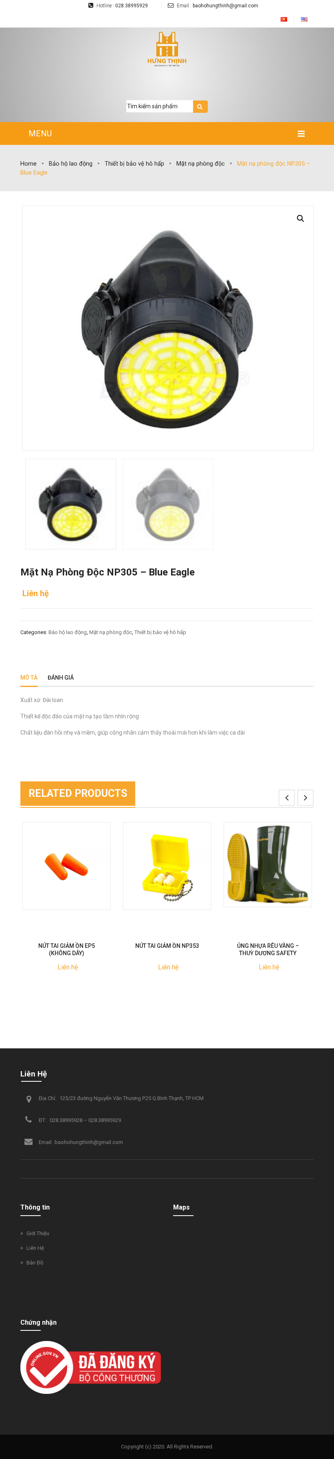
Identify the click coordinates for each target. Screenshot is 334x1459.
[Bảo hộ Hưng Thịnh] (167, 49)
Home (28, 163)
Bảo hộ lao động (70, 163)
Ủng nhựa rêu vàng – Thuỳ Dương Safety (268, 949)
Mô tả (28, 677)
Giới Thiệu (37, 1233)
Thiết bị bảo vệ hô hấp (134, 163)
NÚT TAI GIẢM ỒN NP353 (167, 946)
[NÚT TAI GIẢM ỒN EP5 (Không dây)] (66, 866)
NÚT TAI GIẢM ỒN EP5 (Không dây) (66, 949)
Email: (46, 1142)
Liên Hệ (33, 1073)
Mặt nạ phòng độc (200, 163)
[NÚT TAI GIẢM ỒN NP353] (167, 866)
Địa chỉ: (47, 1098)
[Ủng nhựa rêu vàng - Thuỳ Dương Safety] (268, 864)
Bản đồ (34, 1263)
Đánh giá (61, 677)
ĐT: (43, 1120)
